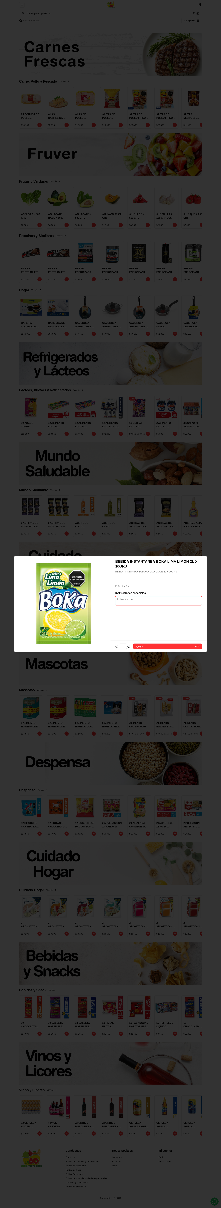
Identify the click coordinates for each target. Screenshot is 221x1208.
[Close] (203, 559)
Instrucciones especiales (130, 593)
